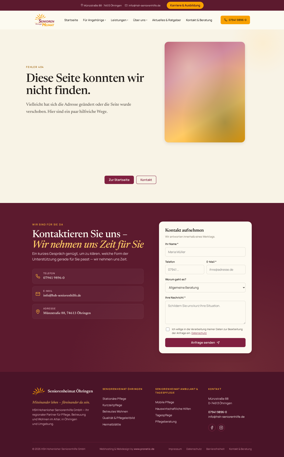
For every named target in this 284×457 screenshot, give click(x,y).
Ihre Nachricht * (175, 297)
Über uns (140, 20)
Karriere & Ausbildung (185, 5)
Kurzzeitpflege (112, 405)
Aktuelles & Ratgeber (166, 20)
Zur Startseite (119, 180)
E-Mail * (211, 262)
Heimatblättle (112, 424)
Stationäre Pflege (114, 399)
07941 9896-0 (217, 412)
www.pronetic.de (144, 449)
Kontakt (146, 180)
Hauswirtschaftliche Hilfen (173, 409)
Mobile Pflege (164, 402)
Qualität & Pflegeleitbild (119, 418)
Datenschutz (199, 333)
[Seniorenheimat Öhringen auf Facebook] (212, 427)
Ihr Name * (171, 244)
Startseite (71, 20)
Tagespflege (163, 415)
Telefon (170, 262)
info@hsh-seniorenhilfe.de (145, 5)
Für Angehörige (94, 20)
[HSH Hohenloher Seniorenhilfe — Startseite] (44, 20)
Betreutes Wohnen (115, 411)
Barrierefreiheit (215, 449)
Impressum (175, 449)
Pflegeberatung (166, 421)
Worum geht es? (175, 279)
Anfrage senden (203, 342)
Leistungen (119, 20)
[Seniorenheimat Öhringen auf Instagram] (221, 427)
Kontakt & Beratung (199, 20)
